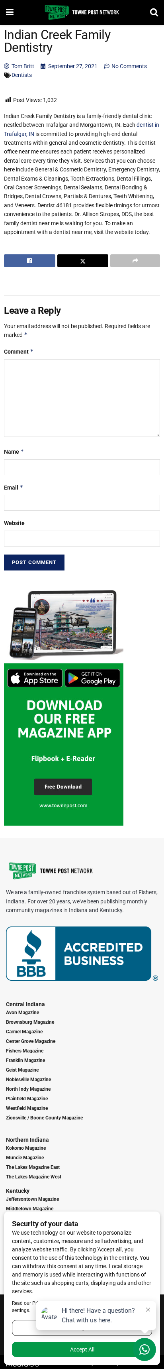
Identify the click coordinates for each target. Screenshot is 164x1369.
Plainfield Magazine (27, 1098)
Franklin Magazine (25, 1060)
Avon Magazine (22, 1012)
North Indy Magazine (28, 1089)
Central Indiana (25, 1004)
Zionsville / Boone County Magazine (44, 1118)
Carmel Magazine (24, 1032)
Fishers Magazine (24, 1051)
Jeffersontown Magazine (32, 1199)
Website (14, 523)
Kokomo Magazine (26, 1148)
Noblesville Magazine (28, 1079)
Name (14, 451)
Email (13, 487)
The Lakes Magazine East (33, 1167)
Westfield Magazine (27, 1108)
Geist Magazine (22, 1070)
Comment (19, 351)
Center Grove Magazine (30, 1041)
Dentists (22, 75)
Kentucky (17, 1191)
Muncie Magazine (25, 1158)
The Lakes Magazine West (33, 1177)
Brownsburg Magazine (30, 1022)
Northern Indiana (27, 1140)
